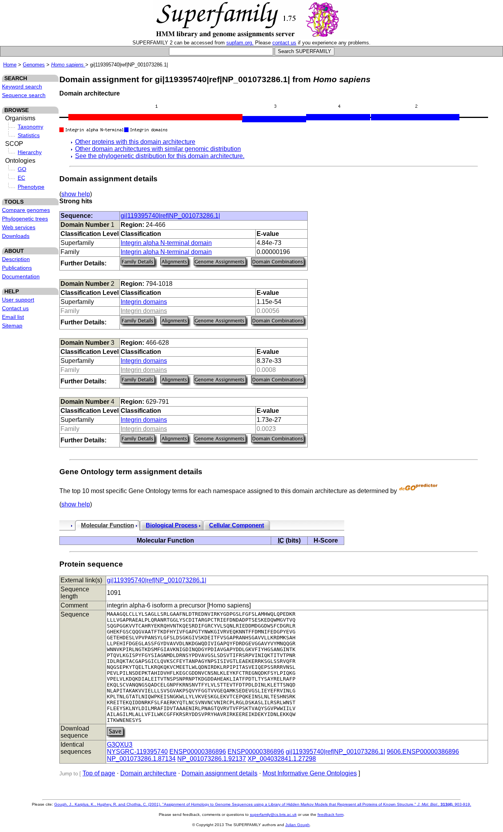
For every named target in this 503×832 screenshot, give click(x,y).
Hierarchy (30, 152)
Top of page (99, 773)
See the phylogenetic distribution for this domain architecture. (159, 156)
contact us (284, 43)
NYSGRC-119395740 (137, 751)
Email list (13, 317)
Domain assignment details (219, 773)
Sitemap (12, 325)
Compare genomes (26, 210)
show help (75, 194)
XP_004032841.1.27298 (282, 758)
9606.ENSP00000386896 (423, 751)
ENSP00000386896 (197, 751)
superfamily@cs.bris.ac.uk (273, 814)
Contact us (15, 308)
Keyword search (22, 86)
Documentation (21, 276)
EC (21, 178)
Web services (18, 227)
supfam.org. (239, 43)
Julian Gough (297, 825)
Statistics (29, 135)
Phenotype (31, 187)
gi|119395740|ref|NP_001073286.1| (170, 215)
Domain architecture (148, 773)
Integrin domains (144, 301)
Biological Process (171, 525)
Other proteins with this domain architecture (135, 141)
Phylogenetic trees (25, 218)
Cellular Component (236, 525)
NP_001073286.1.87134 (141, 758)
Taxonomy (30, 126)
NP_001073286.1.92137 (211, 758)
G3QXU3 (119, 744)
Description (16, 259)
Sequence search (24, 95)
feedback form (330, 814)
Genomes (34, 65)
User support (18, 299)
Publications (17, 268)
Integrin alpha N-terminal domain (166, 242)
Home (10, 65)
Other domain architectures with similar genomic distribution (158, 148)
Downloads (15, 236)
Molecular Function (107, 525)
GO (22, 169)
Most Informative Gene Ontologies (310, 773)
